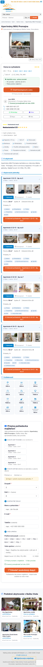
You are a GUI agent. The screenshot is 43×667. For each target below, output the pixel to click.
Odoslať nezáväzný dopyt (22, 570)
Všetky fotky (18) (36, 59)
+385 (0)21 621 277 (12, 106)
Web (31, 116)
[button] (21, 126)
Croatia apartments (29, 662)
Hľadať (34, 17)
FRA (34, 539)
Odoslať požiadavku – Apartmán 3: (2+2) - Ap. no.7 (22, 318)
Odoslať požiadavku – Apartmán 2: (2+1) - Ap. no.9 (22, 269)
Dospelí (8, 484)
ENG (12, 539)
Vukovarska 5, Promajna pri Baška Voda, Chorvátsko (21, 29)
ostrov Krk (32, 664)
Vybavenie (9, 197)
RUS (6, 542)
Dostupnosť (20, 197)
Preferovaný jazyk (14, 536)
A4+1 (30, 71)
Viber (32, 112)
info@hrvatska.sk (21, 655)
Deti (10, 492)
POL (18, 542)
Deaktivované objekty (9, 662)
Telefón (10, 523)
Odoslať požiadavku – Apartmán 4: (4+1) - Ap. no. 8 (22, 370)
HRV (12, 542)
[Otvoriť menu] (2, 1)
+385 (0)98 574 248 (12, 109)
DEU (18, 539)
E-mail (7, 514)
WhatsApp (14, 112)
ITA (23, 539)
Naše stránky (19, 662)
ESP (29, 539)
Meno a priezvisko (12, 505)
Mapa (13, 116)
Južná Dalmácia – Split (8, 22)
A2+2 (25, 71)
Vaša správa (12, 546)
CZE (6, 539)
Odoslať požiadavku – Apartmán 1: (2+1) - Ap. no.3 (22, 219)
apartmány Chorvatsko (22, 664)
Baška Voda (20, 22)
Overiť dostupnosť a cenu (22, 90)
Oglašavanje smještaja (25, 658)
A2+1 (16, 71)
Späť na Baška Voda (9, 133)
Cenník (30, 197)
